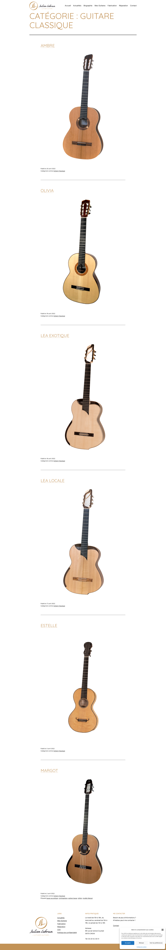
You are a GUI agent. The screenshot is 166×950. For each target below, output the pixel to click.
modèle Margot (88, 898)
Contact (133, 6)
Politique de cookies (141, 946)
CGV (59, 930)
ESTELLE (49, 625)
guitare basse (72, 898)
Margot (49, 770)
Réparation (123, 6)
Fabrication (112, 6)
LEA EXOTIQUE (55, 335)
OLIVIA (47, 190)
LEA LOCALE (52, 480)
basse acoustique (52, 898)
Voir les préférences (156, 943)
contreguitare (63, 898)
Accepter (128, 943)
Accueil (68, 6)
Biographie (88, 6)
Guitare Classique (59, 171)
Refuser (141, 943)
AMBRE (48, 45)
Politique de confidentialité (67, 932)
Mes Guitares (100, 6)
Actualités (77, 6)
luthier (80, 898)
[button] (162, 930)
